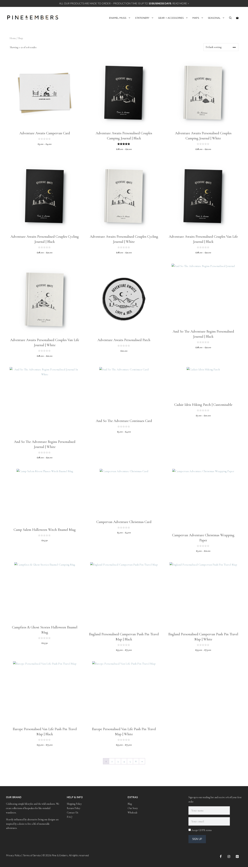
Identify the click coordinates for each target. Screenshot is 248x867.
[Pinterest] (237, 856)
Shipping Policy (74, 803)
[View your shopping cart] (237, 17)
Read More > (180, 3)
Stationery (142, 17)
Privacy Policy (13, 855)
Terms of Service (32, 855)
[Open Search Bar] (230, 17)
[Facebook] (220, 856)
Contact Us (72, 812)
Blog (130, 803)
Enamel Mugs (117, 17)
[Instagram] (228, 856)
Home (13, 38)
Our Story (133, 808)
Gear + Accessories (171, 17)
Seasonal (214, 17)
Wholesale (132, 812)
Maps (195, 17)
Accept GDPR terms (201, 830)
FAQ (69, 816)
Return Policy (73, 808)
